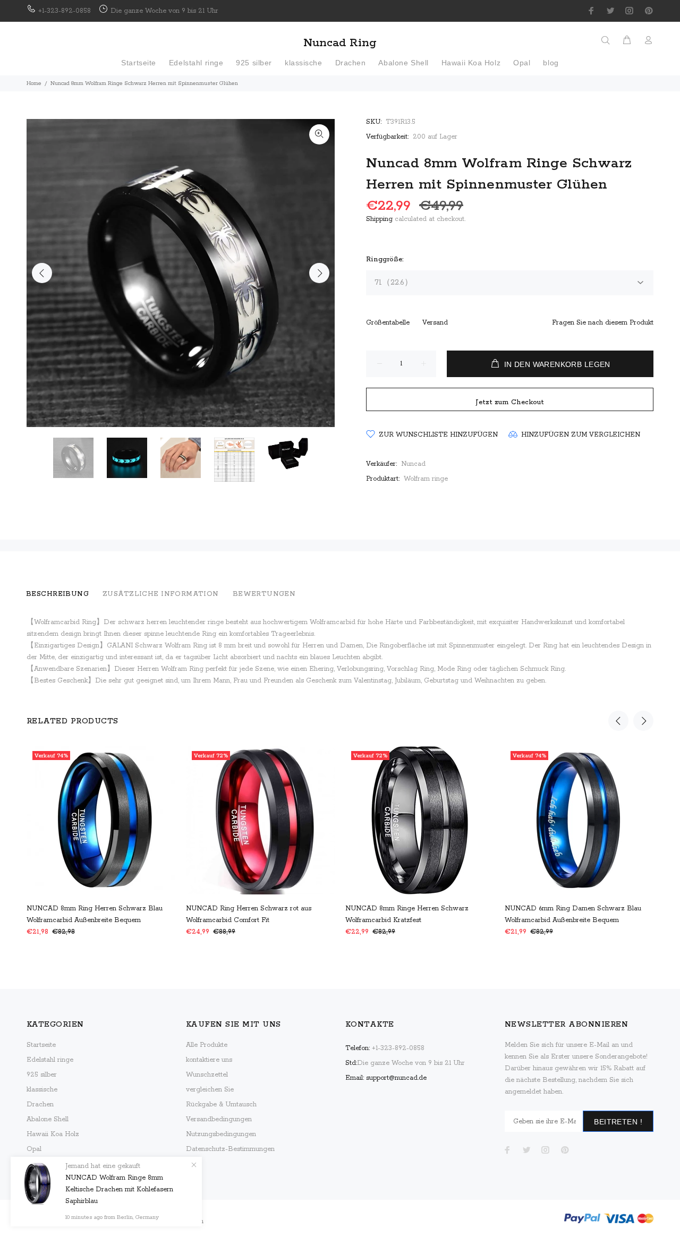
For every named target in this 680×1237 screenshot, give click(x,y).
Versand (435, 323)
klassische (42, 1090)
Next (319, 273)
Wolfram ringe (426, 479)
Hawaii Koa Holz (53, 1134)
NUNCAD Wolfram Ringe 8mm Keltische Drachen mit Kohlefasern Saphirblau (119, 1189)
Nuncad (413, 464)
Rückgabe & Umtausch (221, 1104)
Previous (42, 273)
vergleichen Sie (210, 1090)
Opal (34, 1149)
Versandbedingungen (219, 1119)
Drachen (40, 1104)
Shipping (379, 219)
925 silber (42, 1075)
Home (34, 83)
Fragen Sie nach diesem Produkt (602, 323)
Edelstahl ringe (50, 1060)
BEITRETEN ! (618, 1121)
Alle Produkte (206, 1045)
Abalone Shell (48, 1119)
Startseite (41, 1045)
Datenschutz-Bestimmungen (230, 1149)
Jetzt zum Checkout (509, 402)
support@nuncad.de (396, 1078)
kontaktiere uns (209, 1060)
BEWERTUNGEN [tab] (264, 594)
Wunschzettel (207, 1075)
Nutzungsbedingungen (221, 1134)
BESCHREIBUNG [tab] (57, 594)
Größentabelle (388, 323)
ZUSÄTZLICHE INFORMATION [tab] (161, 594)
